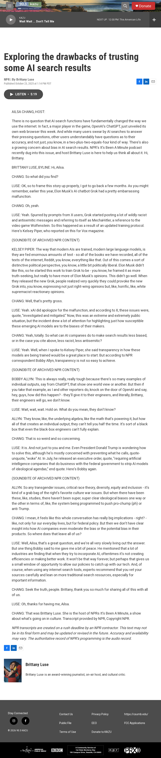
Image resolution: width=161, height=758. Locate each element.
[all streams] (155, 20)
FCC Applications (134, 723)
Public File (65, 723)
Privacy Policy (100, 714)
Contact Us (66, 714)
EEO (94, 723)
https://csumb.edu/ (136, 714)
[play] (11, 19)
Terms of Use (67, 731)
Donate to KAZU (102, 731)
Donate (145, 6)
